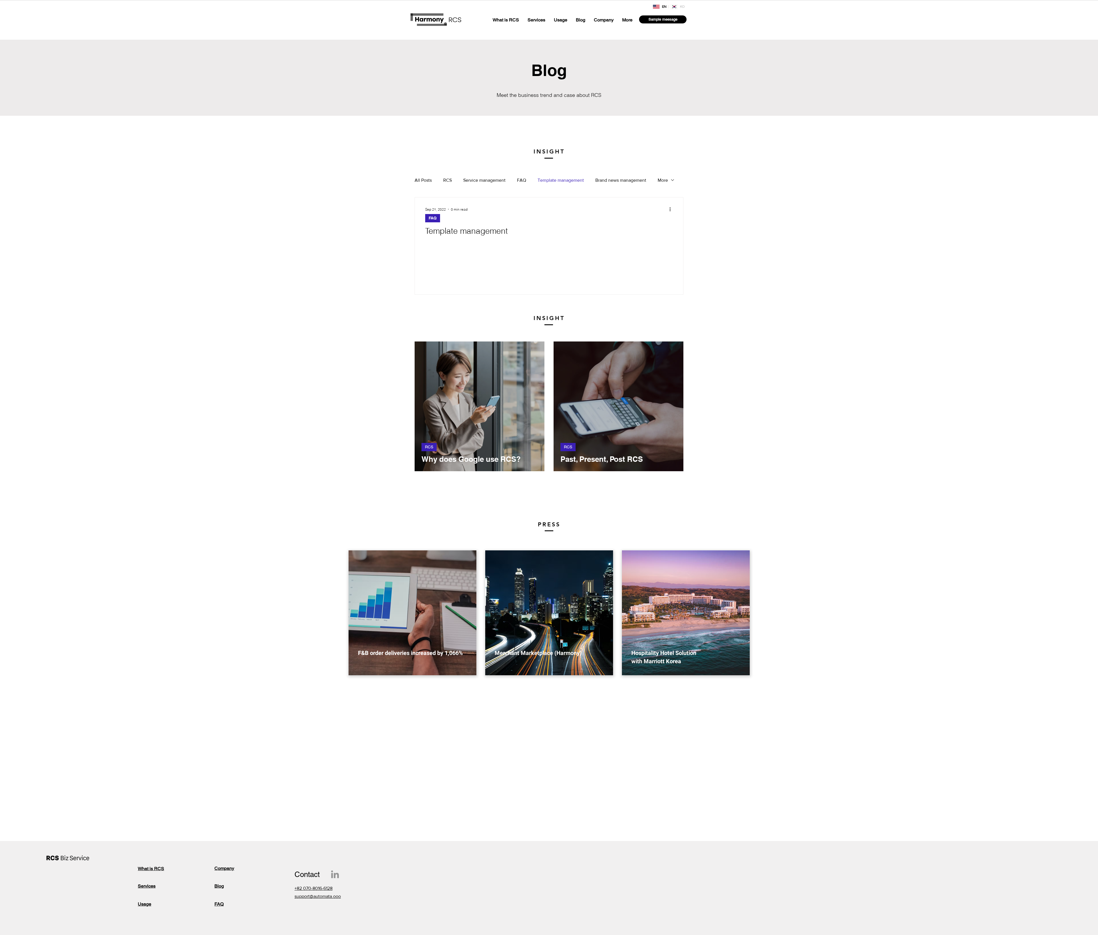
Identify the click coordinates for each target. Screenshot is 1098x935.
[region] (412, 612)
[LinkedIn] (335, 874)
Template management (561, 180)
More (663, 180)
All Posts (423, 180)
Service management (484, 180)
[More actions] (672, 209)
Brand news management (620, 180)
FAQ (521, 180)
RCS (447, 180)
